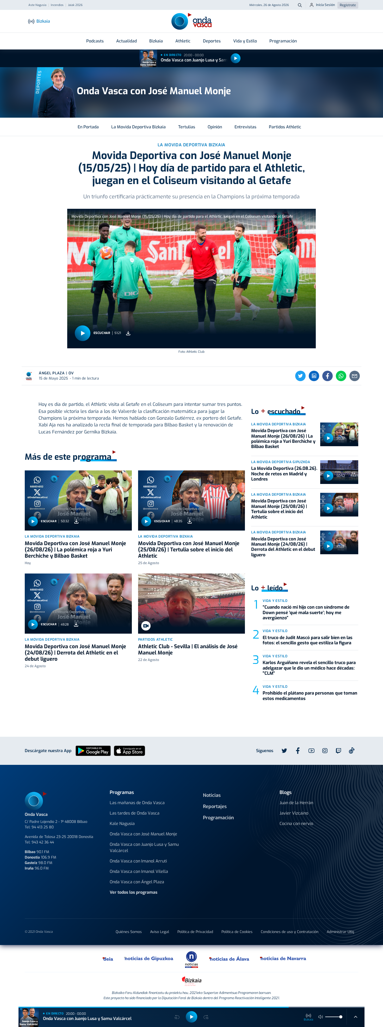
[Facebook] (327, 376)
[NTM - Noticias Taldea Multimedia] (191, 959)
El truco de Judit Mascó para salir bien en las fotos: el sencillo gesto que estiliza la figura (308, 640)
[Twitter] (300, 376)
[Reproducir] (235, 58)
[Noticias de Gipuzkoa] (149, 958)
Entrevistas (245, 127)
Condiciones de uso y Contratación (289, 931)
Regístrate (348, 5)
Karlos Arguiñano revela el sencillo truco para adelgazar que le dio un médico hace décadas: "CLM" (309, 668)
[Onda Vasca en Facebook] (298, 751)
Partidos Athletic (285, 127)
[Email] (354, 376)
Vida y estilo (275, 600)
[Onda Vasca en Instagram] (325, 751)
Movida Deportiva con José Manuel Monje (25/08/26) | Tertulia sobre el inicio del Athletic (188, 549)
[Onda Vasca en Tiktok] (351, 750)
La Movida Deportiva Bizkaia (138, 127)
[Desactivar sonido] (320, 1016)
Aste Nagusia (37, 5)
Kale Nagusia (122, 823)
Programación (283, 41)
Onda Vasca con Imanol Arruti (138, 861)
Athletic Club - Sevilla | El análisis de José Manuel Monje (188, 649)
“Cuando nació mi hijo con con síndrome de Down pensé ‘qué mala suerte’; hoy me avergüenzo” (306, 612)
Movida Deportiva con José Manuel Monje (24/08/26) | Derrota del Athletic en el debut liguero (75, 653)
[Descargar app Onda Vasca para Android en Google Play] (93, 750)
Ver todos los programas (133, 892)
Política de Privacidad (195, 931)
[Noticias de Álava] (229, 958)
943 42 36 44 (43, 842)
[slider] (340, 1016)
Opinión (215, 127)
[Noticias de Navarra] (283, 958)
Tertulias (186, 127)
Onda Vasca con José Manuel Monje (143, 834)
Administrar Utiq (340, 931)
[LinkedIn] (314, 376)
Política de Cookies (236, 931)
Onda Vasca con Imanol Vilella (139, 871)
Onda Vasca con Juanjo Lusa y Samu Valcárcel (205, 60)
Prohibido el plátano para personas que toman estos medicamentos (310, 695)
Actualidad (126, 41)
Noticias (212, 795)
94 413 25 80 (43, 827)
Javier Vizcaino (294, 813)
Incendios (57, 5)
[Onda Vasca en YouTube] (311, 751)
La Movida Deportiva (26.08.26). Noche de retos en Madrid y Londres (284, 473)
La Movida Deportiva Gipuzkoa (280, 462)
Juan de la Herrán (296, 802)
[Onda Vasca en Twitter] (284, 751)
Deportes (212, 41)
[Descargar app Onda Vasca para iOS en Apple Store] (129, 750)
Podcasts (95, 41)
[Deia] (108, 958)
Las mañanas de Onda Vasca (137, 802)
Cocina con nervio (296, 823)
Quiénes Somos (129, 931)
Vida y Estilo (245, 41)
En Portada (88, 127)
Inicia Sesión (325, 5)
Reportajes (215, 806)
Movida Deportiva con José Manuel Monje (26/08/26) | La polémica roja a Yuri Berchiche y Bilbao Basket (75, 549)
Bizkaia (156, 41)
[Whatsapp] (341, 376)
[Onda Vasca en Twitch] (338, 751)
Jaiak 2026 (75, 5)
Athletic (182, 41)
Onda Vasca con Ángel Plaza (137, 882)
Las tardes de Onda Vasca (134, 813)
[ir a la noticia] (78, 500)
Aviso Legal (159, 931)
